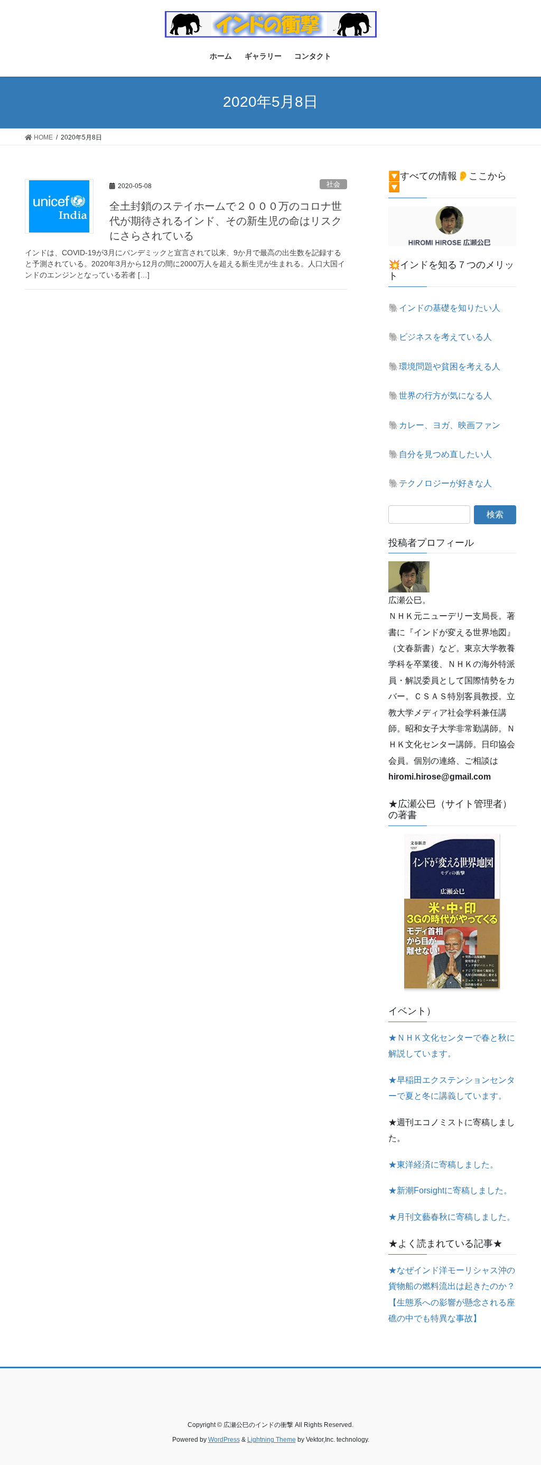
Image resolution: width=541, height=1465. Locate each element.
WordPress (224, 1439)
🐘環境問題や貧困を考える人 (444, 366)
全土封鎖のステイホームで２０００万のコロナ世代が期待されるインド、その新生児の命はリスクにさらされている (225, 221)
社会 (333, 184)
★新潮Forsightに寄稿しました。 (450, 1190)
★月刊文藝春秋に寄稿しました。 (451, 1216)
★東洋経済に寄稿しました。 (443, 1164)
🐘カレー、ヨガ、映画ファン (444, 425)
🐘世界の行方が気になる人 (440, 395)
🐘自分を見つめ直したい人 (440, 454)
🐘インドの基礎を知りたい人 (444, 307)
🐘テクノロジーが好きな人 (440, 483)
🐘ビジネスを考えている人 (440, 336)
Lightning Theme (271, 1439)
